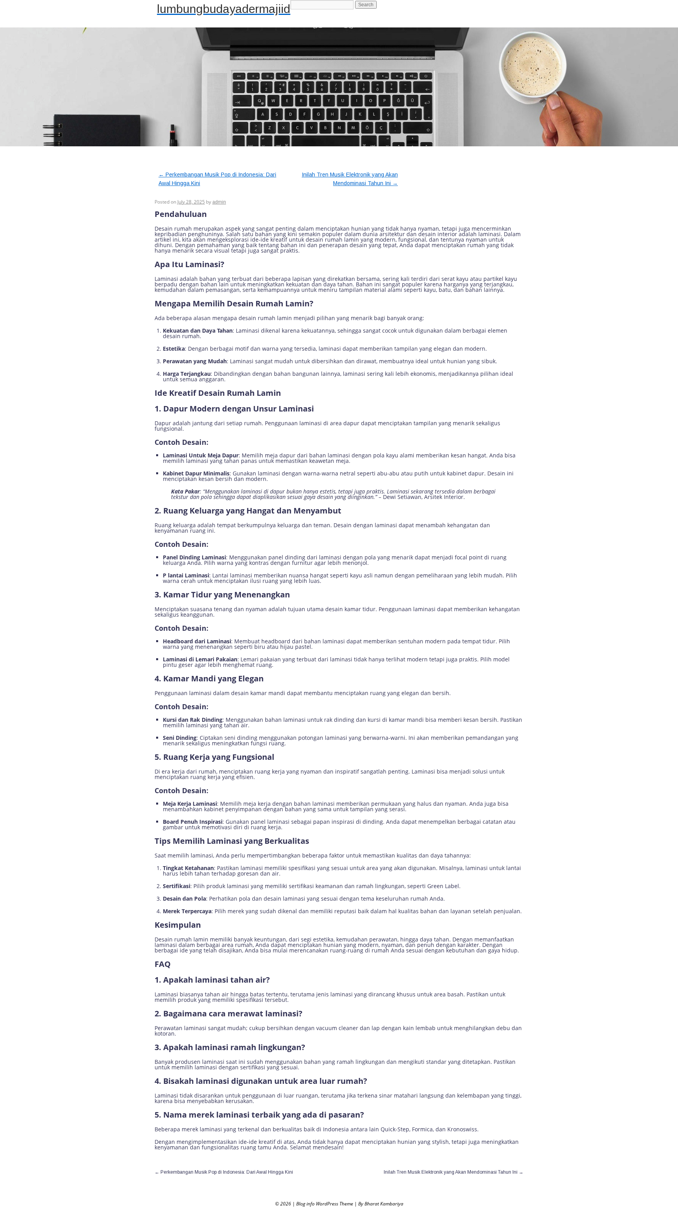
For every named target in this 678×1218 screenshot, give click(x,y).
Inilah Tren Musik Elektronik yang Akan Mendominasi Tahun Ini (453, 1172)
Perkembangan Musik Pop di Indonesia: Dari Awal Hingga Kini (224, 1172)
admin (219, 202)
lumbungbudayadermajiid (223, 8)
